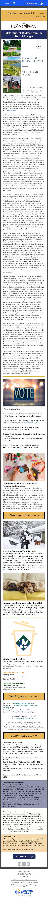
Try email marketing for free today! (24, 895)
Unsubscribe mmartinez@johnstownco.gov (24, 880)
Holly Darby (28, 775)
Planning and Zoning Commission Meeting (20, 706)
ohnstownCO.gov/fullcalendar (25, 718)
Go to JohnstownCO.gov (24, 856)
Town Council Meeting (21, 703)
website (32, 849)
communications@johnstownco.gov (26, 885)
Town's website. (11, 110)
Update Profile (14, 882)
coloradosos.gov (31, 422)
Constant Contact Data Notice (29, 882)
